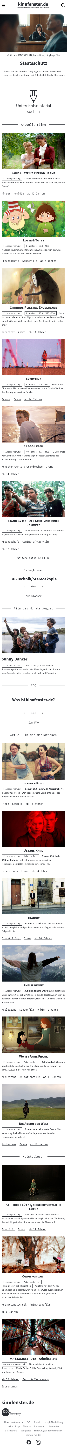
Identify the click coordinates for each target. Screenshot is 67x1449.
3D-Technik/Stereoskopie (34, 579)
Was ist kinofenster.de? (33, 700)
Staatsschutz (33, 63)
